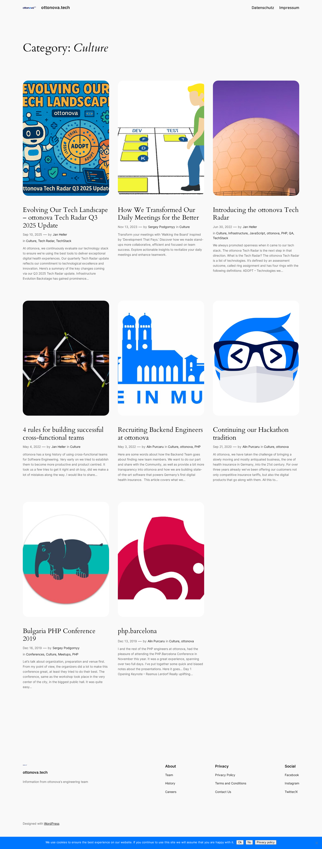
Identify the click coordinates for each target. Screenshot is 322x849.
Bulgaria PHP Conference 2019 (59, 635)
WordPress (51, 823)
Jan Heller (60, 234)
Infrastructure (238, 233)
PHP (284, 233)
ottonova (273, 233)
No (249, 842)
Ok (240, 842)
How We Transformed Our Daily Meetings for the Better (158, 214)
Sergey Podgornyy (161, 227)
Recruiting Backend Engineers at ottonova (160, 434)
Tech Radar (46, 241)
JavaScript (257, 233)
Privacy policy (266, 842)
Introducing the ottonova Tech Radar (256, 214)
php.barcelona (137, 631)
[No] (316, 843)
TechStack (63, 241)
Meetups (64, 654)
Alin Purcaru (155, 446)
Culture (31, 241)
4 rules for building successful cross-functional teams (63, 434)
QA (291, 233)
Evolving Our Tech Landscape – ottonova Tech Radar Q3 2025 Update (65, 218)
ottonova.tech (55, 7)
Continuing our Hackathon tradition (251, 434)
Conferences (35, 654)
